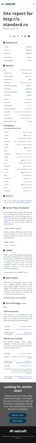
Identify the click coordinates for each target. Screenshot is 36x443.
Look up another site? (12, 29)
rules (5, 218)
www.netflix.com (20, 363)
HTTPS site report (25, 202)
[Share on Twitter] (18, 36)
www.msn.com (27, 376)
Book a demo (18, 421)
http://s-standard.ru (26, 70)
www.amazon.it (19, 334)
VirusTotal (28, 82)
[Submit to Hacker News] (29, 36)
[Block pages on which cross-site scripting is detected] (31, 353)
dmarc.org (13, 268)
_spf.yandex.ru (13, 245)
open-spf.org (8, 224)
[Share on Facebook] (21, 36)
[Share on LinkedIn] (25, 36)
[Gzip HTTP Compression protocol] (31, 326)
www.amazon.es (28, 334)
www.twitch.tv (28, 363)
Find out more (17, 415)
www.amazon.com (19, 376)
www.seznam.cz (27, 332)
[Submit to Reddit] (14, 36)
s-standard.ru (28, 99)
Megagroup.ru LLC (27, 73)
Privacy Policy (24, 436)
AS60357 (28, 85)
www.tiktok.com (27, 361)
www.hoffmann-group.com (25, 378)
